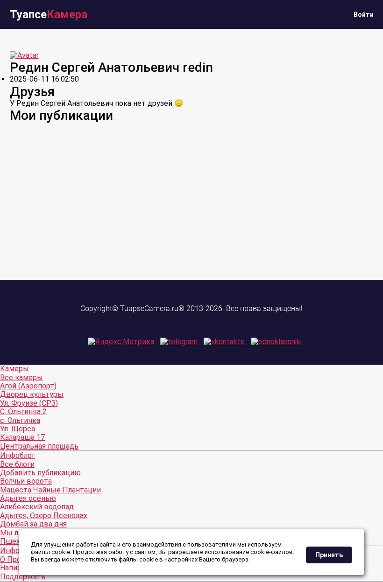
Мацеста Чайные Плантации (50, 489)
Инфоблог (17, 455)
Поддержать (22, 576)
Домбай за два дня (33, 524)
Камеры (14, 368)
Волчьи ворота (26, 481)
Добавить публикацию (40, 472)
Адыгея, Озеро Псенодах (43, 515)
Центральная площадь (39, 446)
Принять (329, 555)
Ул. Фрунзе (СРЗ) (29, 403)
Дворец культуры (32, 394)
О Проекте (18, 559)
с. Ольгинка (20, 420)
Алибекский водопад (37, 506)
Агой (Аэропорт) (28, 385)
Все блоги (17, 464)
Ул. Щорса (17, 428)
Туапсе (48, 14)
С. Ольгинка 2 (23, 411)
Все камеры (21, 377)
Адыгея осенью (28, 498)
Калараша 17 (22, 437)
